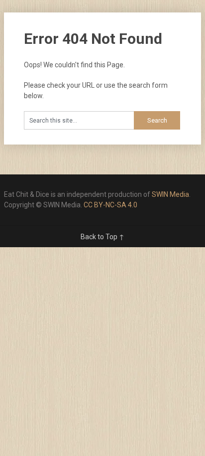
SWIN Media (170, 194)
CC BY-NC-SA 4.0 (110, 205)
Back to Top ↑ (102, 237)
